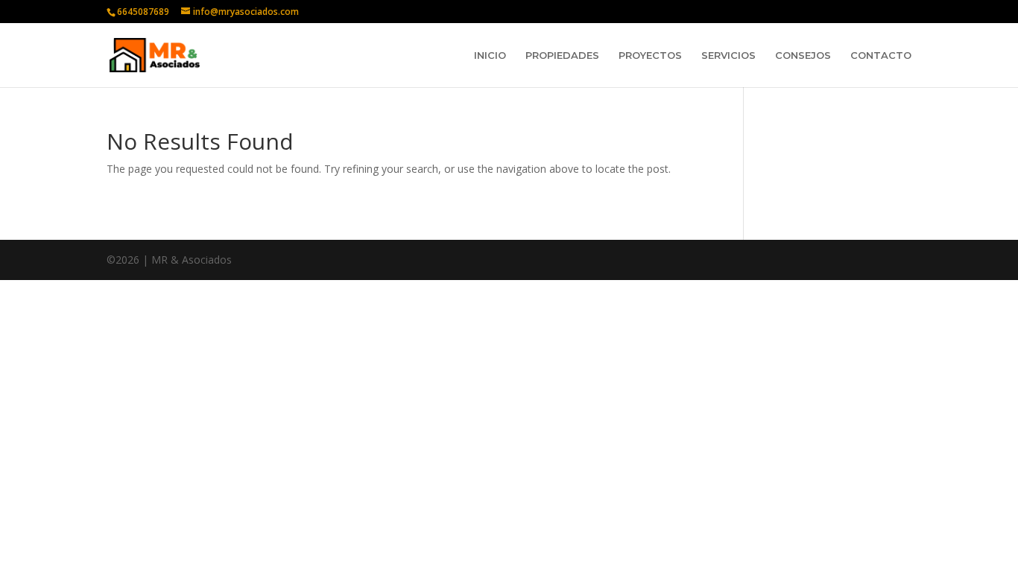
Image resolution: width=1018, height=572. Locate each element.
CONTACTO (880, 55)
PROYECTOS (650, 55)
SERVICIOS (728, 55)
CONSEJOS (803, 55)
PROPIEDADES (562, 55)
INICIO (490, 55)
